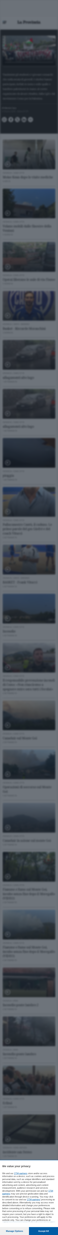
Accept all (43, 1231)
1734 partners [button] (20, 1173)
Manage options (14, 1231)
